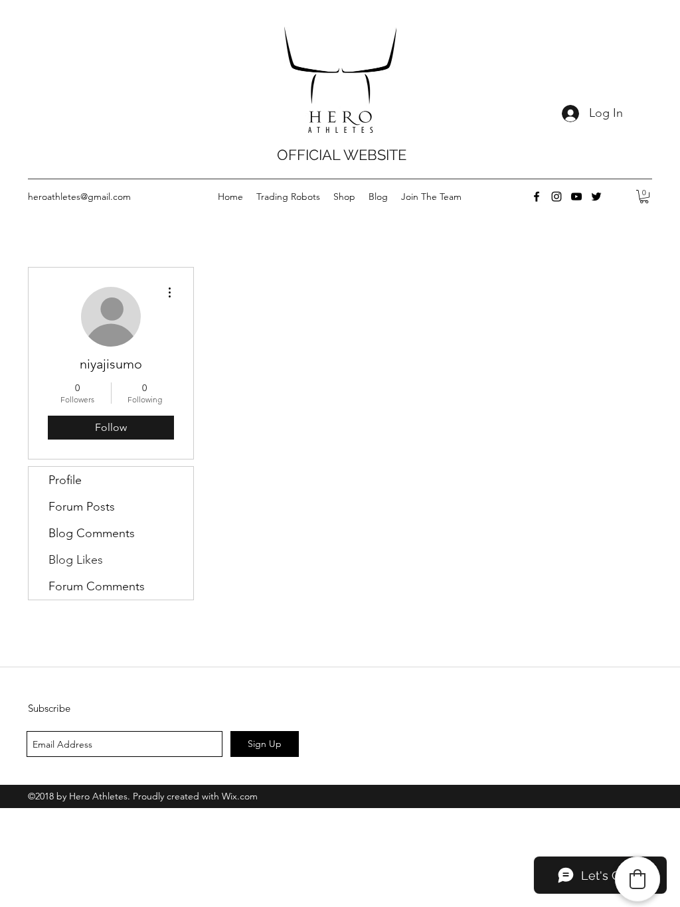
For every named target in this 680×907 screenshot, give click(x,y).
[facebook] (536, 196)
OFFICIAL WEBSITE (341, 154)
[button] (644, 196)
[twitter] (596, 196)
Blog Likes (75, 559)
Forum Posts (81, 506)
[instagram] (556, 196)
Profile (65, 480)
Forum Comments (96, 586)
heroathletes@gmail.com (79, 197)
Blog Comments (91, 533)
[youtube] (576, 196)
